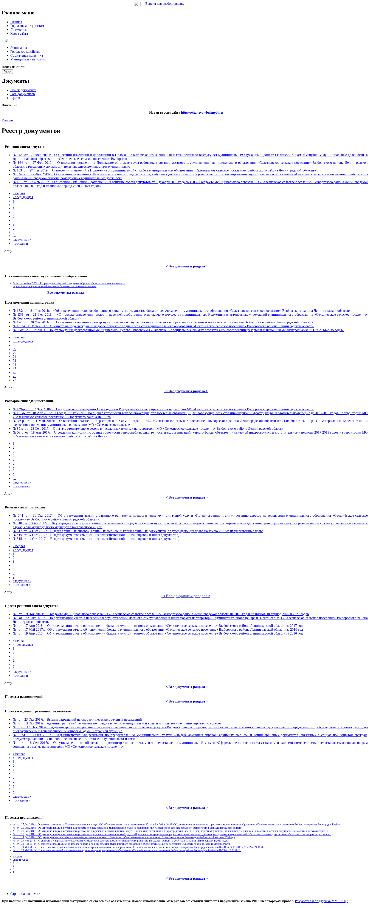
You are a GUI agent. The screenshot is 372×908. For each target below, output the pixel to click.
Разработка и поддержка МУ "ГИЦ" (321, 901)
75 (14, 372)
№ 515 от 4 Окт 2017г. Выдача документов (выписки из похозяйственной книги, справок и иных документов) (96, 535)
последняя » (21, 243)
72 (14, 360)
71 (14, 356)
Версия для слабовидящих (164, 3)
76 (14, 376)
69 (14, 349)
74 (14, 368)
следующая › (22, 239)
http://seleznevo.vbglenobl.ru (202, 112)
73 (14, 364)
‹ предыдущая (23, 197)
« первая (19, 193)
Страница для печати (26, 894)
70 (14, 353)
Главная (7, 120)
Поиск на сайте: (14, 67)
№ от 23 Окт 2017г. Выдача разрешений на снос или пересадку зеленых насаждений (77, 719)
